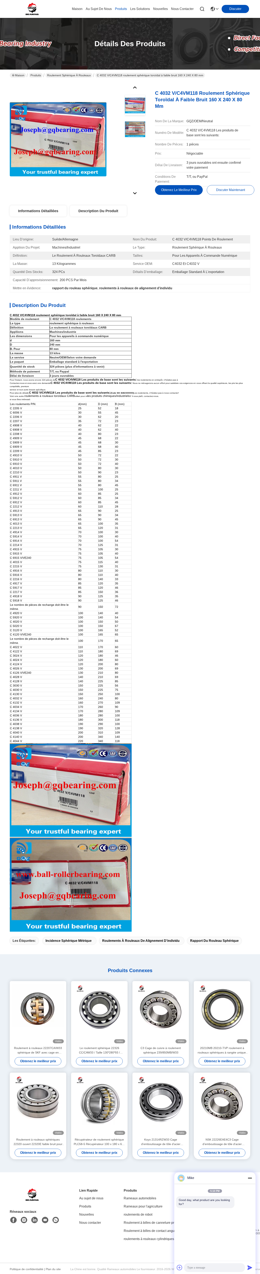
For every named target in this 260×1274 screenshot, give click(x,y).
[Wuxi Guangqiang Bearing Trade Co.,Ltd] (32, 9)
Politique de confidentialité (26, 1269)
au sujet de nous (99, 9)
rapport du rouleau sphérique (214, 940)
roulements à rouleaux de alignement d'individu (141, 940)
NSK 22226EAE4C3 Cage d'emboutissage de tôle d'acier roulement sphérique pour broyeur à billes (222, 1142)
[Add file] (179, 1267)
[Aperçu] (32, 1199)
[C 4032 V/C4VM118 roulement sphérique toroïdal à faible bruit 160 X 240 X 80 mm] (58, 139)
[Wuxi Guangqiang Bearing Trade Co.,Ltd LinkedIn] (34, 1220)
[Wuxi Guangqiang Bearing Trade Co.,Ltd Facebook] (13, 1220)
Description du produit (98, 211)
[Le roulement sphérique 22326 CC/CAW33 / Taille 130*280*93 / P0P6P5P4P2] (99, 1013)
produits (121, 9)
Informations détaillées (38, 211)
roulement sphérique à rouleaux (69, 75)
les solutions (140, 9)
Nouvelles (86, 1214)
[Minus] (249, 1178)
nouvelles (160, 9)
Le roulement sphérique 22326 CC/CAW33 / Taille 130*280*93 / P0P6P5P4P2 (99, 1050)
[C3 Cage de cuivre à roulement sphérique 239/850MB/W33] (160, 1013)
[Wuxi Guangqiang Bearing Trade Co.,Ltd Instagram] (24, 1220)
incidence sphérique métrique (69, 940)
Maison (77, 9)
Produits (35, 75)
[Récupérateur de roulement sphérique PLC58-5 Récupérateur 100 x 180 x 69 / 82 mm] (99, 1105)
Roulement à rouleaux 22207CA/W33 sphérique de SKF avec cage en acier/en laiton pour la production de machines (38, 1050)
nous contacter (182, 9)
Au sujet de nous (91, 1198)
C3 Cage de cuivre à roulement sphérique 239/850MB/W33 (161, 1050)
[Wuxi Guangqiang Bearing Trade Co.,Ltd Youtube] (45, 1220)
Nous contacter (90, 1222)
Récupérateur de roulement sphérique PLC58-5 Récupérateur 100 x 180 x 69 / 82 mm (99, 1142)
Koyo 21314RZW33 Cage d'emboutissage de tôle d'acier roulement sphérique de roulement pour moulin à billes (160, 1142)
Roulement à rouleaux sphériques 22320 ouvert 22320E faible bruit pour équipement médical (38, 1142)
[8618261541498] (55, 1220)
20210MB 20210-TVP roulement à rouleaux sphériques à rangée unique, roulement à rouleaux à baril (222, 1050)
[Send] (250, 1267)
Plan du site (53, 1269)
